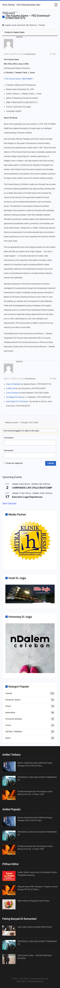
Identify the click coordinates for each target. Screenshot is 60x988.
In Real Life (10, 388)
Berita (7, 738)
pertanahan (10, 712)
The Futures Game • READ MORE (18, 79)
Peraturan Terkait (12, 700)
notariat (8, 693)
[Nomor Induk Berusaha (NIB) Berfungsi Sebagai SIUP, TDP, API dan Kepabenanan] (9, 766)
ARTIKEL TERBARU (13, 731)
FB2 (27, 25)
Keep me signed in (14, 463)
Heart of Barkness (13, 384)
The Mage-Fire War (14, 397)
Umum (8, 706)
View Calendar (9, 503)
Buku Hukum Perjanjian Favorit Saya (33, 901)
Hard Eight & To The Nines (17, 401)
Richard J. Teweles (37, 25)
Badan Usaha (19, 32)
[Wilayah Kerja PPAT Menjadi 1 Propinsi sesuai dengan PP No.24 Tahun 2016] (9, 890)
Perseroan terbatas (13, 719)
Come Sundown (12, 393)
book (14, 25)
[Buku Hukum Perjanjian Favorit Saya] (9, 904)
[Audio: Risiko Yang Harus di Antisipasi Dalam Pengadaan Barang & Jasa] (9, 876)
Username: (9, 438)
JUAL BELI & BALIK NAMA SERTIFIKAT (35, 927)
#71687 (53, 54)
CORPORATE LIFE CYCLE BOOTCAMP (32, 487)
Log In (51, 463)
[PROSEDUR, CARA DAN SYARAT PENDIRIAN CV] (9, 781)
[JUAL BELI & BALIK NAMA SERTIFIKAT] (9, 931)
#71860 (53, 379)
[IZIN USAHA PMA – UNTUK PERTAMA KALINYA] (9, 959)
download (21, 25)
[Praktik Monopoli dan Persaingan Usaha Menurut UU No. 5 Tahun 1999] (9, 795)
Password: (8, 450)
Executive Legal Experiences (27, 496)
